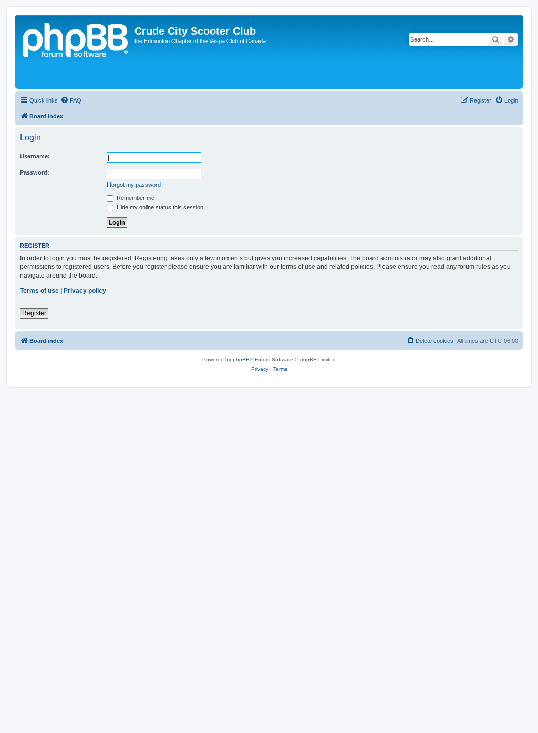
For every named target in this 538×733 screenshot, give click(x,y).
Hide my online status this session (159, 207)
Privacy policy (85, 290)
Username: (35, 156)
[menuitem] (70, 100)
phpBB (241, 359)
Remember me (134, 198)
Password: (34, 172)
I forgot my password (134, 184)
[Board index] (75, 51)
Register (34, 313)
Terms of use (39, 290)
